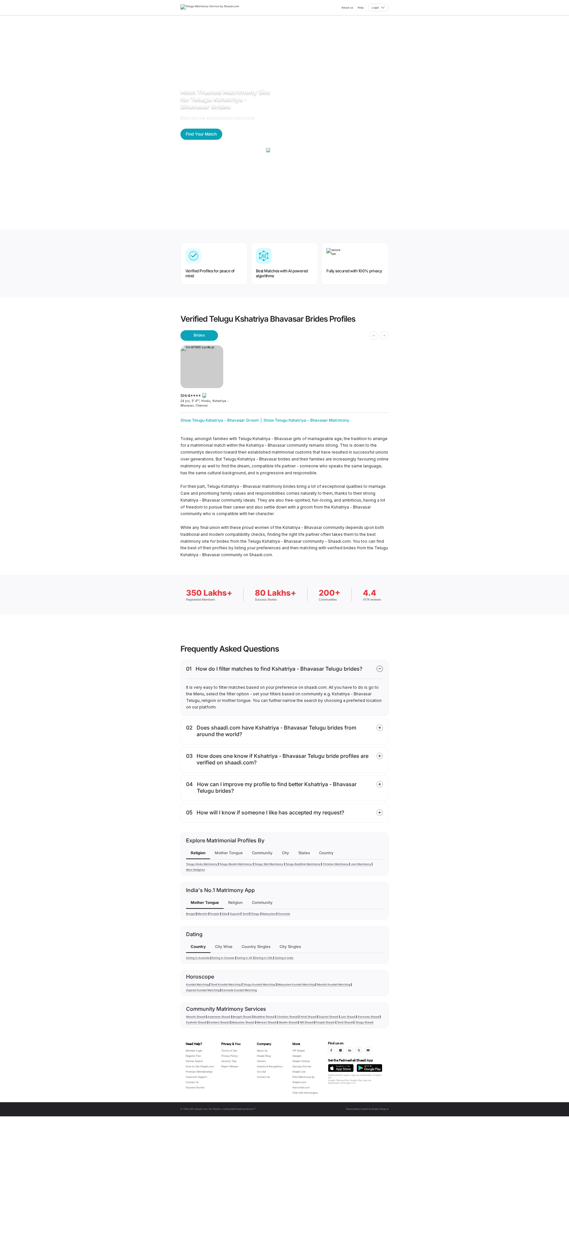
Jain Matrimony (361, 864)
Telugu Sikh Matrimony (268, 864)
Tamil (245, 913)
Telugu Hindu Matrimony (201, 864)
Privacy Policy (229, 1056)
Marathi (202, 913)
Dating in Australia (198, 957)
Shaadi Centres (301, 1061)
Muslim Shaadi (288, 1022)
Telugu (255, 913)
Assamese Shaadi (218, 1016)
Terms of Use (229, 1050)
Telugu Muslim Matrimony (235, 864)
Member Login (194, 1050)
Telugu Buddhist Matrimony (302, 864)
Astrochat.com (301, 1087)
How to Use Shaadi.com (200, 1066)
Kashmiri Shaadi (196, 1022)
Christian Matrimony (336, 864)
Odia (225, 913)
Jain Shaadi (348, 1016)
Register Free (193, 1056)
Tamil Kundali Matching (226, 984)
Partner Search (194, 1061)
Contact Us (192, 1082)
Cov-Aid (261, 1071)
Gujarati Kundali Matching (203, 990)
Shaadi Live (299, 1071)
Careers (261, 1061)
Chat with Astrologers (305, 1092)
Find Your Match (201, 134)
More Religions (195, 869)
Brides (199, 335)
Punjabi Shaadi (325, 1022)
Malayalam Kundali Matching (296, 984)
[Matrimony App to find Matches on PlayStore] (369, 1067)
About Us (262, 1050)
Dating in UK (244, 957)
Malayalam (269, 913)
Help (361, 7)
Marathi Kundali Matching (333, 984)
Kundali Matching (197, 984)
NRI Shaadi (306, 1022)
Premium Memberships (199, 1071)
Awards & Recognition (270, 1066)
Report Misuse (229, 1066)
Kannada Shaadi (368, 1016)
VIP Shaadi (298, 1050)
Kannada (284, 913)
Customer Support (196, 1077)
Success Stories (195, 1087)
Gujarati (235, 913)
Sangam (297, 1056)
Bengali (191, 913)
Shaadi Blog (264, 1056)
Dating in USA (264, 957)
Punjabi (214, 913)
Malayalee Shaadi (242, 1022)
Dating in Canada (223, 957)
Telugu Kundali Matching (259, 984)
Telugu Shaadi (364, 1022)
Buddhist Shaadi (264, 1016)
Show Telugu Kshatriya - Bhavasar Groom (219, 420)
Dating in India (284, 957)
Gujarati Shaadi (328, 1016)
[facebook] (331, 1050)
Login (375, 7)
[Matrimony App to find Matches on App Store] (341, 1067)
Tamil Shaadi (345, 1022)
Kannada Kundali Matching (239, 990)
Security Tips (228, 1061)
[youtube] (368, 1050)
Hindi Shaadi (308, 1016)
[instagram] (340, 1050)
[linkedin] (349, 1050)
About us (347, 7)
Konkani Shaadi (219, 1022)
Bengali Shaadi (242, 1016)
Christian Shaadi (287, 1016)
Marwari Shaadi (267, 1022)
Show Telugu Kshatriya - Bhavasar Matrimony (306, 420)
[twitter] (359, 1050)
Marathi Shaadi (195, 1016)
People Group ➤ (380, 1109)
